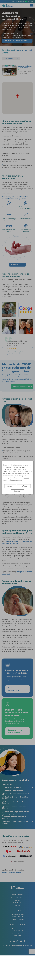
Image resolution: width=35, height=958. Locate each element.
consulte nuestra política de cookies (16, 479)
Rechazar (17, 491)
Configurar (23, 486)
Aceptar (10, 486)
